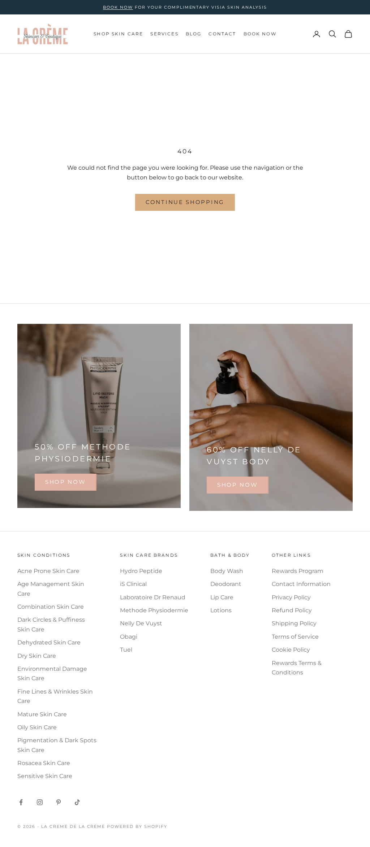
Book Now (260, 33)
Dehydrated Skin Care (49, 642)
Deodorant (225, 584)
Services (164, 33)
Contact (222, 33)
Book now (118, 7)
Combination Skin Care (50, 606)
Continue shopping (185, 202)
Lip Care (221, 597)
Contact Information (301, 584)
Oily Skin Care (37, 727)
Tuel (126, 649)
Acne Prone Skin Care (48, 571)
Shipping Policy (294, 623)
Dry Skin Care (36, 655)
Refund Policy (292, 610)
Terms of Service (295, 636)
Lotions (221, 610)
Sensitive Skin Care (44, 776)
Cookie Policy (291, 649)
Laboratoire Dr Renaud (152, 597)
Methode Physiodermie (154, 610)
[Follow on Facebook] (21, 802)
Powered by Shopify (137, 826)
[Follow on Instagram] (39, 802)
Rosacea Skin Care (43, 763)
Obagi (128, 636)
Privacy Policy (291, 597)
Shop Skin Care (118, 33)
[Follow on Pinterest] (58, 802)
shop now (65, 481)
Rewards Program (297, 571)
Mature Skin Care (42, 714)
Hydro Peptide (141, 571)
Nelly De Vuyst (141, 623)
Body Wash (226, 571)
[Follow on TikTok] (77, 802)
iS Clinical (133, 584)
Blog (194, 33)
